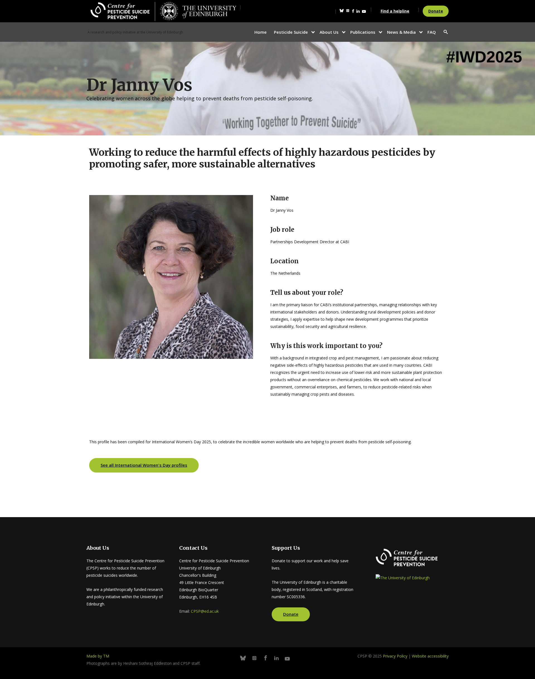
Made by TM (97, 656)
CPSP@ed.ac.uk (205, 611)
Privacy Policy (395, 656)
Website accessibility (430, 656)
